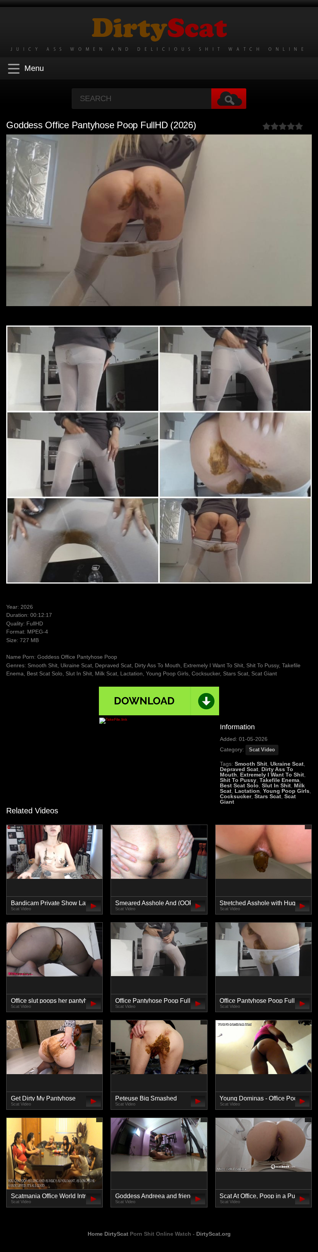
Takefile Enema (279, 780)
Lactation (247, 791)
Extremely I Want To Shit (272, 775)
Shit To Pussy (238, 780)
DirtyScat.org (213, 1234)
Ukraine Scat (287, 764)
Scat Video (262, 750)
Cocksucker (235, 796)
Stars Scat (267, 796)
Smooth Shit (251, 764)
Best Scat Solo (239, 785)
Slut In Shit (276, 785)
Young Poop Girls (286, 791)
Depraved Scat (239, 769)
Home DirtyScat (108, 1234)
